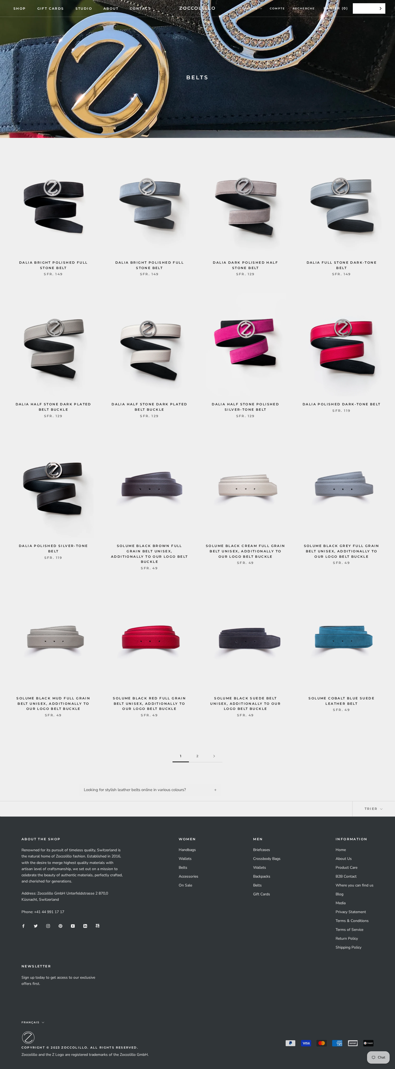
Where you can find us (355, 885)
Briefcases (261, 849)
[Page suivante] (214, 756)
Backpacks (261, 876)
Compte (277, 8)
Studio (84, 8)
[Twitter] (36, 926)
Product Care (346, 867)
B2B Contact (346, 876)
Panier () (336, 8)
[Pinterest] (60, 926)
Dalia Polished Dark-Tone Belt (342, 404)
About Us (344, 858)
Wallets (185, 858)
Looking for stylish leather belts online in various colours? (135, 789)
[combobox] (369, 8)
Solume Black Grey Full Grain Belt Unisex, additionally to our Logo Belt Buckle (341, 551)
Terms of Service (349, 929)
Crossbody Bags (267, 858)
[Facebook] (23, 926)
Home (341, 849)
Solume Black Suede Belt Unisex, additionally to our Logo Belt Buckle (245, 703)
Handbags (187, 849)
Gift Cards (50, 8)
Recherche (304, 8)
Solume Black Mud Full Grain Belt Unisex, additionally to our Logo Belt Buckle (53, 703)
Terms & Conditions (352, 920)
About (111, 8)
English (365, 8)
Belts (183, 867)
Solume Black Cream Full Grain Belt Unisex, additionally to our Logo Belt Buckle (245, 551)
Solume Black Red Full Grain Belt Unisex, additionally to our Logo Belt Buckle (149, 703)
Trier (372, 809)
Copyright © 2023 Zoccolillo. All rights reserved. (79, 1047)
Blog (339, 894)
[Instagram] (48, 926)
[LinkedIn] (85, 926)
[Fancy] (97, 926)
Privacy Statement (351, 911)
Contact (140, 8)
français (248, 8)
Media (341, 903)
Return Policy (347, 938)
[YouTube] (73, 926)
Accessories (188, 876)
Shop (19, 8)
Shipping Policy (348, 947)
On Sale (185, 885)
